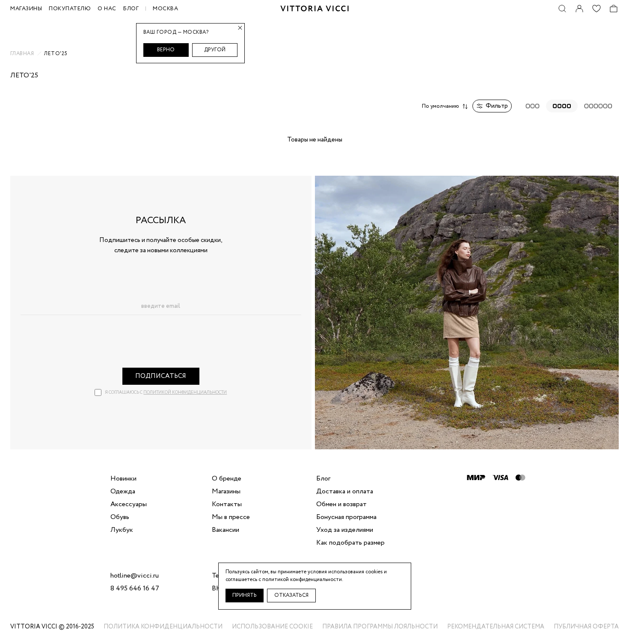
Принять (244, 595)
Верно (166, 49)
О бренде (226, 479)
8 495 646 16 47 (134, 588)
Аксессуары (128, 504)
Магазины (226, 491)
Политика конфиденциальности (163, 626)
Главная (22, 53)
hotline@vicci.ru (134, 576)
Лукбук (121, 530)
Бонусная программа (346, 517)
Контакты (227, 504)
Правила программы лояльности (380, 626)
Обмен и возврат (341, 504)
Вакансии (225, 530)
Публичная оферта (586, 626)
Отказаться (291, 595)
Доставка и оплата (344, 491)
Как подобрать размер (350, 543)
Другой (214, 49)
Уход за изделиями (344, 530)
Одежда (122, 491)
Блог (131, 9)
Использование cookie (272, 626)
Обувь (119, 517)
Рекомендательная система (495, 626)
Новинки (123, 479)
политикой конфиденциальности (185, 392)
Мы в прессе (231, 517)
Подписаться (160, 376)
